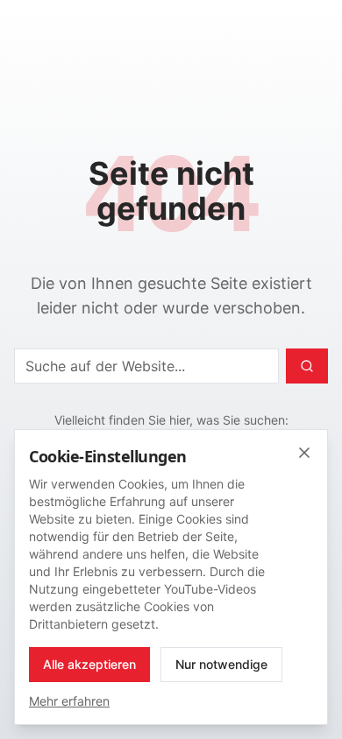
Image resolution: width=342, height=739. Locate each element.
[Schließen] (304, 452)
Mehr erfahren (69, 700)
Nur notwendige (221, 664)
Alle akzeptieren (89, 664)
